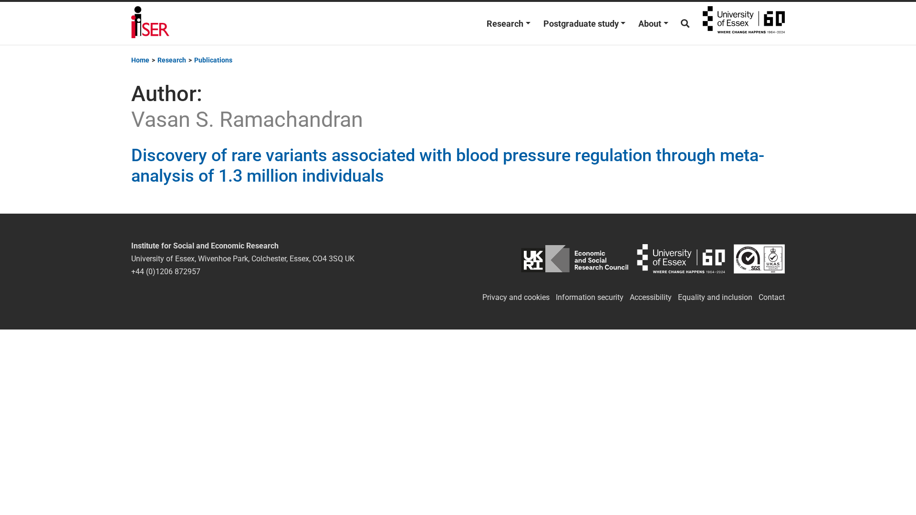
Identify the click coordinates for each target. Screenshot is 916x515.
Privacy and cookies (516, 297)
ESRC (574, 259)
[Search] (685, 23)
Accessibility (651, 297)
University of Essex (744, 23)
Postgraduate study (581, 24)
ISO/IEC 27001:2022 (759, 259)
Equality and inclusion (715, 297)
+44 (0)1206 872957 (165, 271)
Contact (772, 297)
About (649, 24)
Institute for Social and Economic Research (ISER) (150, 23)
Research (505, 24)
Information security (590, 297)
